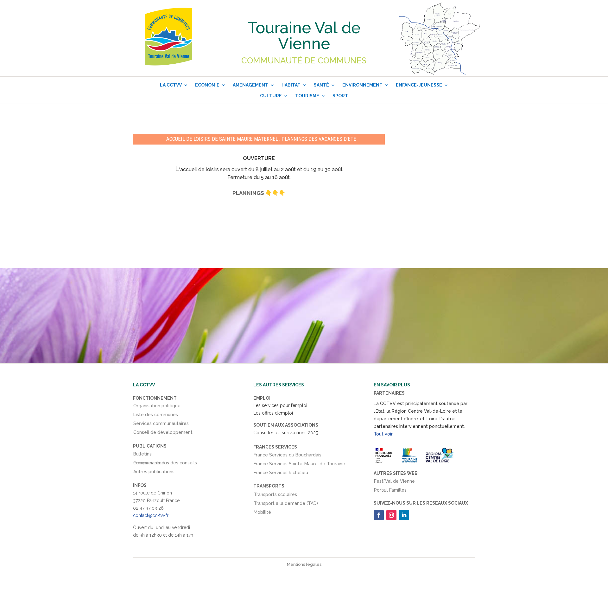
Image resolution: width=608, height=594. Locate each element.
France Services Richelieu (281, 474)
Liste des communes (155, 416)
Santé (321, 84)
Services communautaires (161, 424)
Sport (340, 95)
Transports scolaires (275, 495)
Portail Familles (390, 491)
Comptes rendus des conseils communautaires (165, 464)
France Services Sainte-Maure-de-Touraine (299, 465)
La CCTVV (171, 84)
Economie (207, 84)
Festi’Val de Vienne (394, 482)
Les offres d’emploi (273, 413)
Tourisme (307, 95)
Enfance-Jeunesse (419, 84)
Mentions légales (304, 564)
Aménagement (250, 84)
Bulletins (142, 455)
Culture (271, 95)
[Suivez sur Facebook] (379, 515)
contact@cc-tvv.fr (150, 515)
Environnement (362, 84)
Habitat (291, 84)
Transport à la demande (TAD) (286, 504)
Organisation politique (156, 407)
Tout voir (383, 433)
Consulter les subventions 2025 (285, 432)
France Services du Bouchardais (287, 456)
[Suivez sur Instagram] (391, 515)
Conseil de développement (163, 433)
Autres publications (153, 473)
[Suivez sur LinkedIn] (404, 515)
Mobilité (262, 513)
